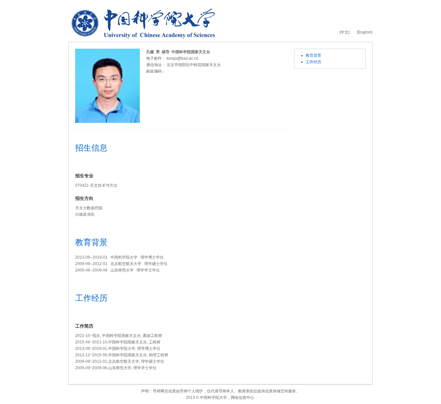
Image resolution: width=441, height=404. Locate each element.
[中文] (344, 32)
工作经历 (313, 62)
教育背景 (313, 55)
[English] (364, 32)
